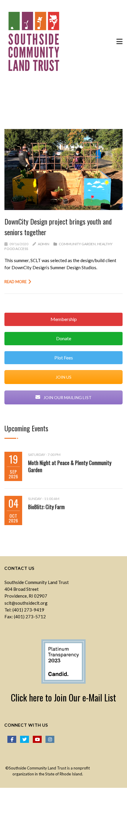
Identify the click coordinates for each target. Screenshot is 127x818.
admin (43, 244)
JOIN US (63, 377)
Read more (15, 281)
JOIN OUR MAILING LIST (67, 397)
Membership (64, 319)
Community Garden (77, 244)
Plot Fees (63, 357)
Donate (63, 338)
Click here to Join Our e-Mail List (63, 697)
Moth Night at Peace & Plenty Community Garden (69, 466)
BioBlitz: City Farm (46, 507)
